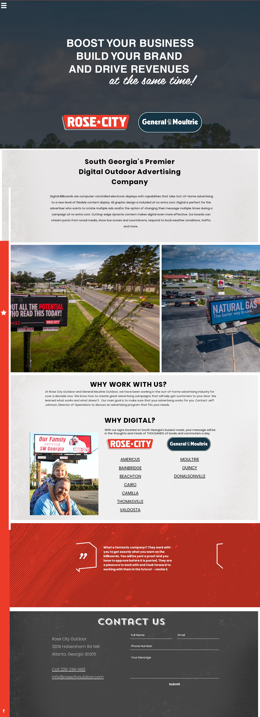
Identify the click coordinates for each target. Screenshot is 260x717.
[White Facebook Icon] (3, 710)
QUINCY (189, 467)
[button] (3, 5)
